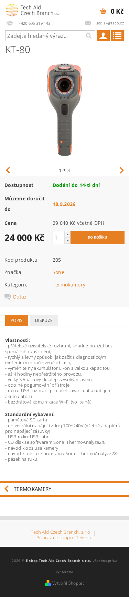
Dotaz (20, 297)
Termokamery (69, 284)
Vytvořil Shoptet (68, 583)
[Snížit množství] (67, 240)
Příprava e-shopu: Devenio (64, 537)
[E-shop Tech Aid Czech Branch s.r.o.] (32, 9)
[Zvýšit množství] (67, 234)
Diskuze (44, 320)
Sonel (59, 272)
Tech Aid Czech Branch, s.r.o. (61, 532)
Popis (17, 320)
